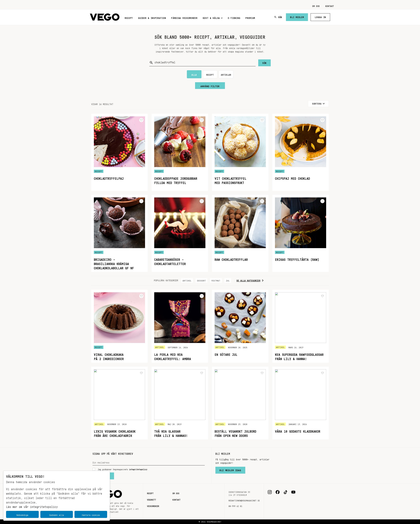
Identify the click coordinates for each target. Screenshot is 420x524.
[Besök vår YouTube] (293, 492)
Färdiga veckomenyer (184, 17)
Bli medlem (297, 17)
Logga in (320, 17)
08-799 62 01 (235, 505)
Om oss (316, 5)
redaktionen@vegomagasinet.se (244, 500)
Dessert (201, 280)
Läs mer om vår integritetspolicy (32, 505)
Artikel (187, 280)
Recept (129, 17)
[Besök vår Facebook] (278, 492)
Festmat (215, 280)
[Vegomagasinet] (104, 17)
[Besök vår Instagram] (270, 492)
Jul (228, 280)
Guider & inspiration (152, 17)
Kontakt (329, 5)
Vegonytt (151, 499)
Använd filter (210, 85)
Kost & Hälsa (211, 17)
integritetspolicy (138, 469)
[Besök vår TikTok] (285, 492)
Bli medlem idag (230, 469)
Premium (250, 17)
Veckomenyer (153, 505)
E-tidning (234, 17)
